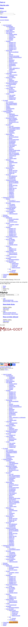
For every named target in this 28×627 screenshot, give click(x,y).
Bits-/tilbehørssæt (13, 176)
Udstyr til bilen (9, 88)
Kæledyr (8, 246)
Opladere (8, 107)
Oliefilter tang (12, 99)
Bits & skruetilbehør (13, 52)
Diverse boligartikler (14, 219)
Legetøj (8, 255)
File (10, 53)
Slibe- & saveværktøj (14, 153)
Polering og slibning (10, 77)
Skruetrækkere (12, 65)
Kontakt (2, 356)
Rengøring (8, 258)
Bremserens (11, 89)
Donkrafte (11, 96)
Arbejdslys (8, 112)
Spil (10, 269)
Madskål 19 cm (12, 250)
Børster (10, 79)
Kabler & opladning (10, 211)
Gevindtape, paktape (14, 224)
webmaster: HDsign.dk (5, 366)
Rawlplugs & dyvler (14, 122)
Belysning (8, 203)
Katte (10, 247)
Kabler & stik (12, 37)
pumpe (10, 238)
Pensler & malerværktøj (14, 150)
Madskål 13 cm (12, 248)
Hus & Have (6, 216)
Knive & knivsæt (13, 252)
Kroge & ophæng (13, 221)
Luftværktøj (9, 73)
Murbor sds (11, 173)
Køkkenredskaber (13, 254)
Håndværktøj (9, 50)
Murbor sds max (13, 172)
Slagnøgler (11, 76)
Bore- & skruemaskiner (11, 103)
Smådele (11, 39)
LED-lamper (12, 204)
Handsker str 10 (12, 48)
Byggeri (8, 223)
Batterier (8, 199)
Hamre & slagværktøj (14, 56)
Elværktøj (8, 124)
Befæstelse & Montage (11, 118)
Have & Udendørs (10, 239)
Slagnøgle (11, 131)
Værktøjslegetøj (12, 256)
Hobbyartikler (15, 263)
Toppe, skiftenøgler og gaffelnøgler (14, 68)
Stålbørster (11, 193)
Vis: (1, 296)
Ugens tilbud (10, 274)
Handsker (8, 41)
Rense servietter (12, 91)
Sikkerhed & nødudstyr (11, 83)
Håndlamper (12, 27)
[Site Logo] (3, 11)
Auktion (5, 275)
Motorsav (11, 243)
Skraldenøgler (12, 64)
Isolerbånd (11, 35)
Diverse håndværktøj (14, 139)
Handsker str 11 (12, 49)
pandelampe (12, 29)
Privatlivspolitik (3, 357)
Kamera (8, 105)
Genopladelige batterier (11, 104)
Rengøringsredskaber (14, 259)
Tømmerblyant (12, 155)
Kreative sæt (15, 265)
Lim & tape (14, 266)
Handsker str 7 (12, 43)
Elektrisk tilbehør (13, 34)
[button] (1, 12)
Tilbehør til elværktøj (11, 180)
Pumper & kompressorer (11, 236)
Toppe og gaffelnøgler (14, 154)
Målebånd (11, 161)
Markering (11, 61)
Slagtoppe (11, 192)
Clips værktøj (12, 95)
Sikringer (11, 38)
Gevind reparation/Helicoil (15, 57)
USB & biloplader (10, 31)
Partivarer (5, 215)
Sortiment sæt (12, 87)
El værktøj (5, 100)
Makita (4, 277)
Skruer (10, 123)
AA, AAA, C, (12, 200)
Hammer (11, 54)
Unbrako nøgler (12, 72)
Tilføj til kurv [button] (6, 308)
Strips (10, 66)
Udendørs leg (12, 271)
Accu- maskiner (9, 101)
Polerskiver (11, 80)
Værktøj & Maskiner (8, 111)
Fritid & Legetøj (10, 261)
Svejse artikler (9, 30)
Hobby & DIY (12, 262)
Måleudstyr (8, 159)
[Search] (14, 14)
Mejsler (10, 169)
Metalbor (11, 186)
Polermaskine (12, 130)
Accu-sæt (11, 126)
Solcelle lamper (12, 207)
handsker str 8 (12, 45)
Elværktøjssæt (12, 141)
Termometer (9, 110)
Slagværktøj (12, 143)
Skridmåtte (11, 92)
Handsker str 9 (12, 46)
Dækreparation (12, 84)
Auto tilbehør (9, 33)
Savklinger (11, 194)
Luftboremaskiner (13, 74)
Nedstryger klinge (13, 62)
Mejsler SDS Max (13, 170)
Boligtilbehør (9, 217)
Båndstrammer (12, 120)
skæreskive (11, 196)
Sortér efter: (3, 294)
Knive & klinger (13, 145)
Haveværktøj (12, 240)
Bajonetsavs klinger (13, 181)
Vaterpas (11, 166)
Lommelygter (12, 205)
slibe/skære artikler (13, 81)
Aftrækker (11, 135)
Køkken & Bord (10, 251)
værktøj (8, 93)
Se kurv (2, 369)
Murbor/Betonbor (10, 168)
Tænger (11, 70)
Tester (10, 163)
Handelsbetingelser (4, 355)
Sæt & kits (8, 85)
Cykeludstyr (15, 273)
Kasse (6, 369)
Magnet (11, 58)
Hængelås (11, 220)
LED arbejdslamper (13, 115)
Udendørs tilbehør (13, 244)
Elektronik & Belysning (8, 197)
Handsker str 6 (12, 42)
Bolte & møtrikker (13, 119)
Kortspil (14, 270)
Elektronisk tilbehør (10, 208)
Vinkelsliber (12, 132)
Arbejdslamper (9, 26)
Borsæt (10, 184)
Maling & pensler (16, 267)
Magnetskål (11, 60)
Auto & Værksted (7, 25)
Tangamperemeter (10, 108)
